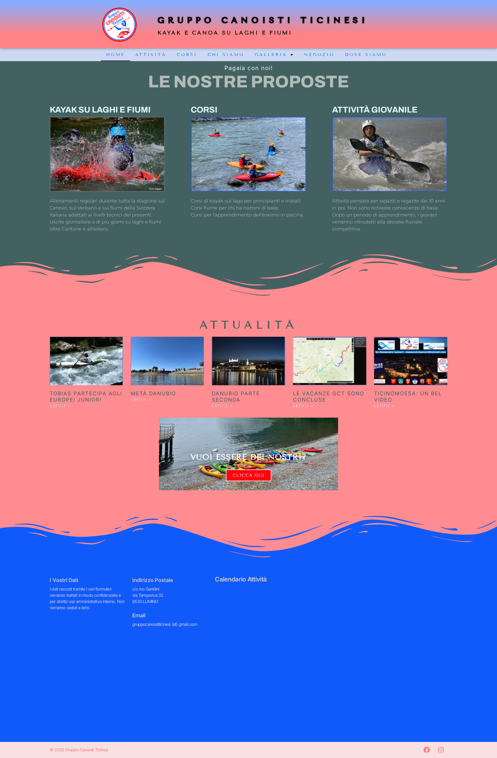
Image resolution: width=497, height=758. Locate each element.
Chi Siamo (226, 54)
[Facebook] (426, 749)
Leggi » (60, 406)
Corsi (187, 54)
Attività (150, 54)
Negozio (319, 54)
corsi (204, 109)
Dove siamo (366, 54)
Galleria (271, 54)
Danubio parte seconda (236, 396)
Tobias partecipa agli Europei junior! (86, 396)
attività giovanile (375, 109)
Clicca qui (249, 475)
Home (115, 54)
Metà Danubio (153, 393)
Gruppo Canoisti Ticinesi (263, 20)
